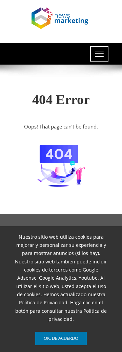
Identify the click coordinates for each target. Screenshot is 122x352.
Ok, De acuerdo (61, 338)
